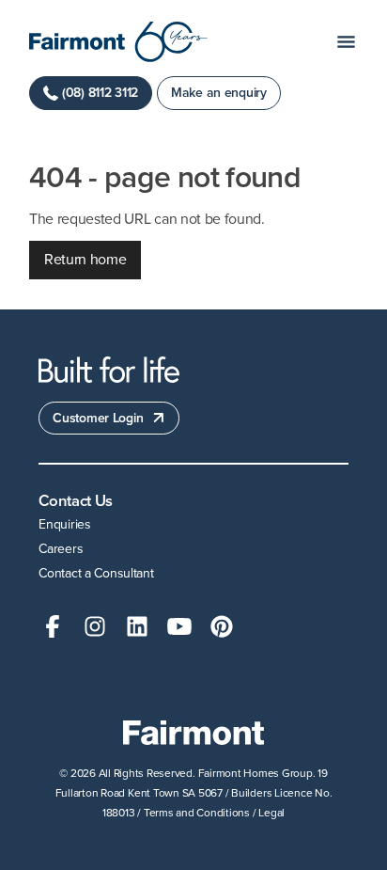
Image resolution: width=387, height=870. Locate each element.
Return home (85, 259)
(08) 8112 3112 (100, 93)
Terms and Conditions (197, 812)
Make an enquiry (219, 93)
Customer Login (98, 418)
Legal (271, 812)
